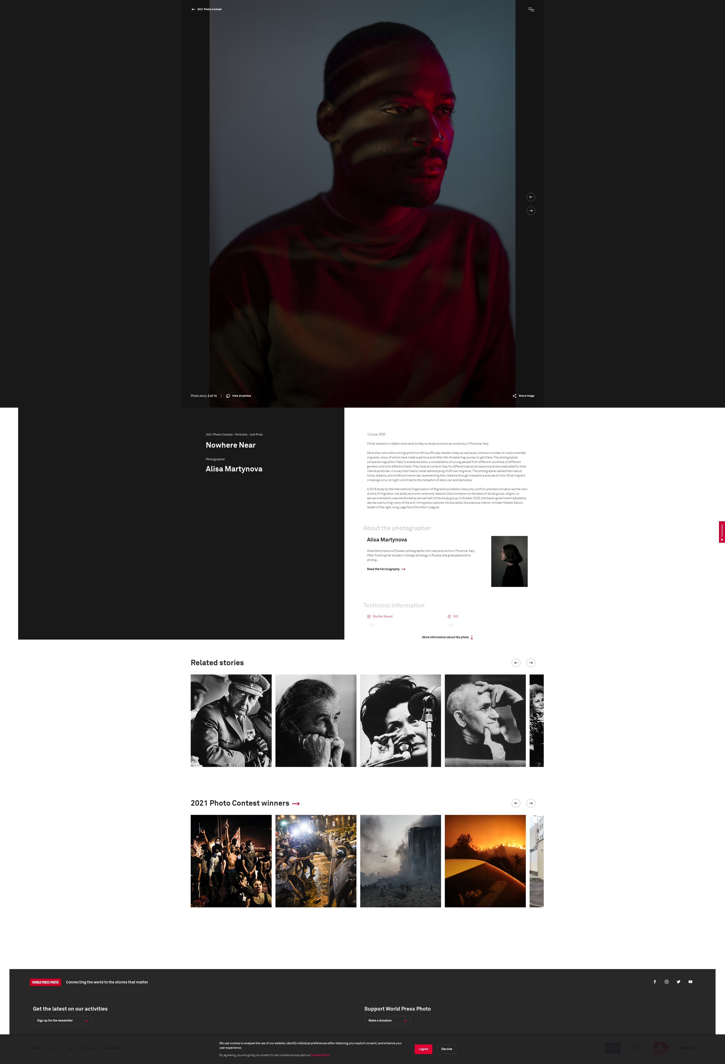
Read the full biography (383, 569)
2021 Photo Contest (209, 9)
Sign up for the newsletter (55, 1020)
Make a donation (380, 1020)
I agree (423, 1049)
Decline (446, 1049)
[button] (516, 662)
